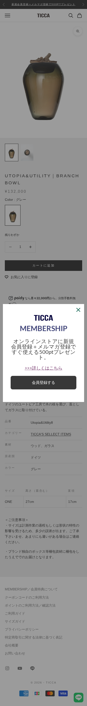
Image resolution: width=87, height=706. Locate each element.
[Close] (78, 310)
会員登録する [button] (43, 382)
